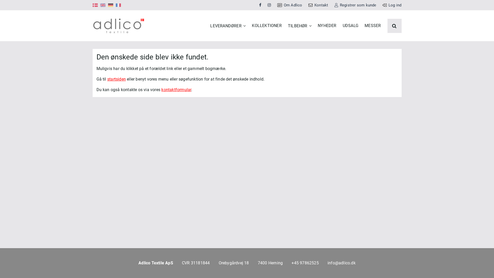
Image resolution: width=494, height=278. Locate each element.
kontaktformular (176, 89)
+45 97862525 (305, 262)
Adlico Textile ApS (155, 262)
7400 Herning (270, 262)
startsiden (116, 79)
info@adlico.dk (342, 262)
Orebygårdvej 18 (234, 262)
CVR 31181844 (196, 262)
